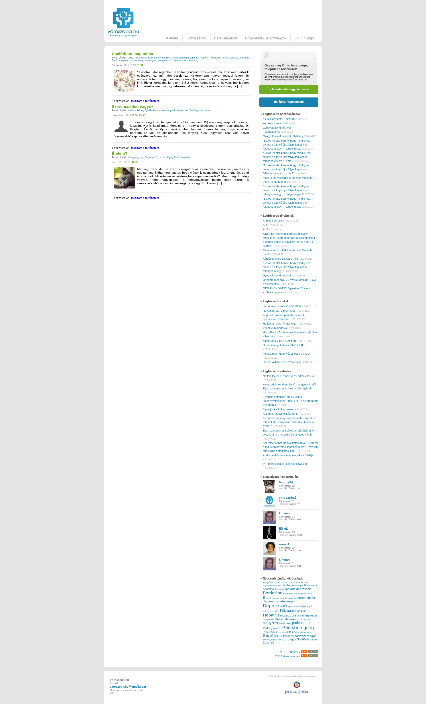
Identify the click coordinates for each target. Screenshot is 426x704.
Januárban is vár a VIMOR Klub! (282, 306)
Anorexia (268, 588)
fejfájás (302, 606)
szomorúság (136, 60)
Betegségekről (225, 38)
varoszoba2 (287, 497)
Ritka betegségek (279, 632)
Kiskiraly (298, 136)
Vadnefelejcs (272, 131)
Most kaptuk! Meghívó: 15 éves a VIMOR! (287, 353)
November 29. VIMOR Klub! (279, 310)
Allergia (299, 585)
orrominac (118, 115)
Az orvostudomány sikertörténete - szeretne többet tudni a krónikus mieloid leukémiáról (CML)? (289, 422)
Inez (114, 162)
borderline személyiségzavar (297, 593)
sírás (185, 60)
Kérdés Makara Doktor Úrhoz (280, 258)
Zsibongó (194, 110)
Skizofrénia (272, 636)
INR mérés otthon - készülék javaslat (285, 463)
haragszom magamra (186, 57)
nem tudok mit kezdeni (222, 57)
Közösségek (196, 38)
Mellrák (279, 619)
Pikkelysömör (272, 628)
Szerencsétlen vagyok (133, 106)
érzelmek (206, 110)
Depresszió (154, 57)
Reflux (266, 632)
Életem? (119, 153)
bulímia (275, 598)
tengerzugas (293, 148)
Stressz (285, 636)
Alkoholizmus (286, 585)
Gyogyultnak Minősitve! (277, 127)
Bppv (267, 597)
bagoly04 (286, 482)
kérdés (267, 123)
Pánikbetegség (120, 60)
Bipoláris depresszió (297, 589)
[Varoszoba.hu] (123, 22)
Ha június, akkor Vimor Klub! (280, 323)
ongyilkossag (285, 623)
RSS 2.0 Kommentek (288, 656)
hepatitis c (285, 615)
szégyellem (164, 60)
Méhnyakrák (271, 623)
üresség (193, 60)
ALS (265, 225)
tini (186, 110)
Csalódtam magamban (133, 54)
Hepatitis (271, 615)
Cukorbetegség (304, 597)
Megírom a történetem (145, 101)
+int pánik (268, 582)
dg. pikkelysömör (273, 119)
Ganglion (300, 611)
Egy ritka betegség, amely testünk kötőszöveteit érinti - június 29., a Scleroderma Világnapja (290, 400)
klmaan (290, 119)
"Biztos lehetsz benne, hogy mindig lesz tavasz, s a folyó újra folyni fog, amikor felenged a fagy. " (287, 267)
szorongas (150, 60)
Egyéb (148, 110)
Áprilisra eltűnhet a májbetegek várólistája (288, 455)
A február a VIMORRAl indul (279, 340)
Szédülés (303, 639)
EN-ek (283, 528)
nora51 (290, 161)
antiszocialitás (135, 110)
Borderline (272, 593)
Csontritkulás (286, 598)
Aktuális (172, 38)
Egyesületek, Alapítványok (265, 38)
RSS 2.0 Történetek (288, 652)
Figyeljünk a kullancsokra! (278, 409)
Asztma (278, 589)
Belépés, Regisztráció (289, 101)
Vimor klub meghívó (275, 328)
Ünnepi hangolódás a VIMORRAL (283, 345)
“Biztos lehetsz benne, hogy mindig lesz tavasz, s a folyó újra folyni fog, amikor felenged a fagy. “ (287, 144)
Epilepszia (293, 606)
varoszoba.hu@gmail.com (128, 686)
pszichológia (242, 57)
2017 (130, 57)
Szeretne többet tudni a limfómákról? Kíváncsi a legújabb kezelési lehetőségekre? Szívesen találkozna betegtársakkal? (290, 447)
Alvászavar (141, 57)
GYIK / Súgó (304, 38)
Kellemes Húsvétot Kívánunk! (280, 413)
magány (204, 57)
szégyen (176, 60)
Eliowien (117, 65)
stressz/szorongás (303, 636)
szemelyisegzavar (272, 639)
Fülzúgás (287, 611)
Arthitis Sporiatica (273, 220)
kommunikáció (161, 110)
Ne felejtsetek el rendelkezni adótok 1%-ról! (289, 376)
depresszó (168, 57)
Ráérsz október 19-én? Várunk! (282, 362)
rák (291, 632)
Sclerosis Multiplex (303, 632)
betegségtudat (135, 157)
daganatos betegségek (279, 601)
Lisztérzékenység (301, 616)
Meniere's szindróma (297, 619)
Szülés (313, 639)
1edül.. (277, 582)
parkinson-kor (303, 623)
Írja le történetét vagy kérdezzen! (289, 89)
